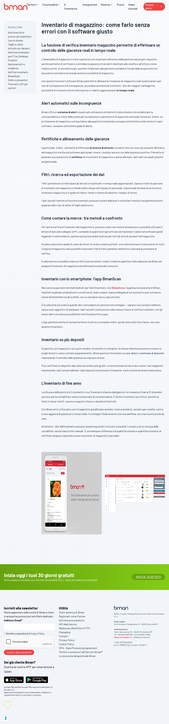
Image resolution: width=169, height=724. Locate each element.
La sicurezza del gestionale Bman (77, 655)
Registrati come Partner (72, 616)
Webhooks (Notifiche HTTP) (74, 628)
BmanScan (14, 76)
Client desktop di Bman (71, 612)
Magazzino (15, 27)
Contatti (63, 636)
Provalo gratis (149, 6)
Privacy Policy (36, 633)
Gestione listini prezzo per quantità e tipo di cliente (19, 36)
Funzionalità (50, 4)
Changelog (64, 632)
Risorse (105, 4)
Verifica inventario (18, 72)
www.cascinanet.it (123, 637)
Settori (31, 4)
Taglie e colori (15, 44)
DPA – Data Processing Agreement (78, 648)
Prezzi (120, 4)
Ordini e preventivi (18, 80)
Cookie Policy (66, 644)
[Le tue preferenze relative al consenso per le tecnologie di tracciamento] (6, 718)
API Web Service (68, 624)
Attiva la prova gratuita (71, 620)
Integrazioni (90, 4)
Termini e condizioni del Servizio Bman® (80, 651)
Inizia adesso (148, 577)
